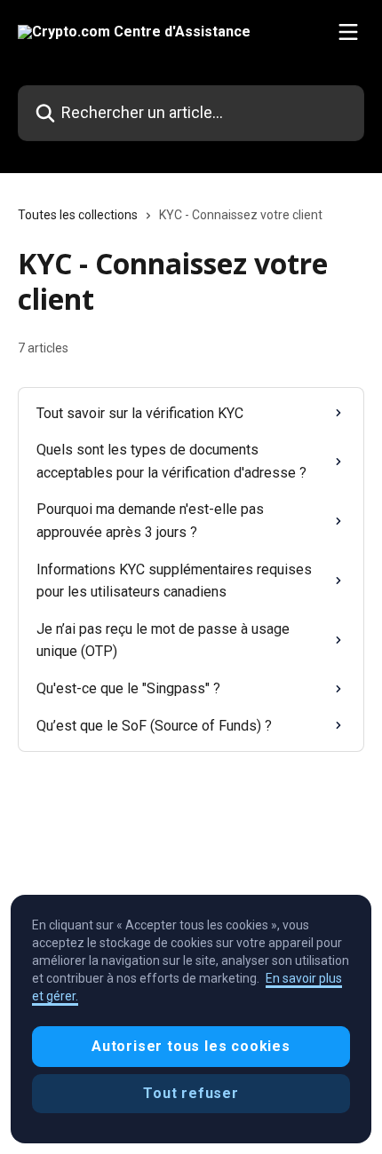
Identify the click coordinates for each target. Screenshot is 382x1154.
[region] (191, 1019)
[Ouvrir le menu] (348, 32)
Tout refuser (191, 1093)
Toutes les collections (78, 215)
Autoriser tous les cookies (191, 1046)
